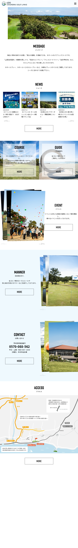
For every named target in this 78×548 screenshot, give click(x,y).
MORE (39, 128)
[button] (7, 121)
